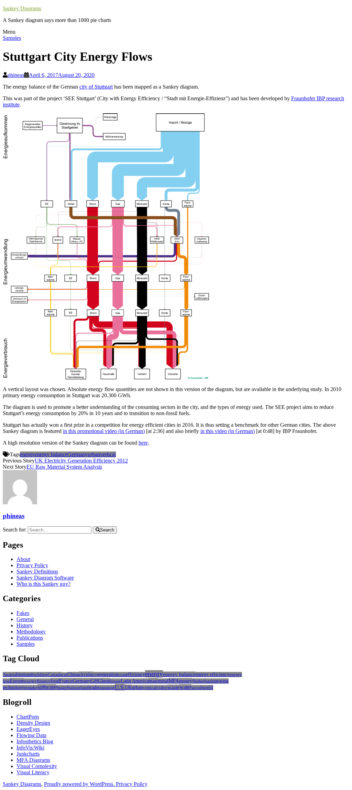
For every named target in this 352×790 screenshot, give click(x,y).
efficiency (135, 674)
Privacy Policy (32, 565)
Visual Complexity (36, 766)
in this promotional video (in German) (104, 431)
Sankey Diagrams (22, 8)
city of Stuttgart (96, 87)
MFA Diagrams (33, 760)
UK (128, 687)
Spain (61, 687)
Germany (77, 454)
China (73, 674)
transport (106, 687)
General (25, 619)
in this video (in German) (227, 431)
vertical (108, 454)
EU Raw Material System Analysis (64, 467)
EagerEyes (28, 729)
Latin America (134, 681)
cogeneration (106, 674)
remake (30, 687)
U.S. (120, 687)
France (66, 681)
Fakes (22, 613)
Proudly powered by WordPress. (80, 784)
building (40, 674)
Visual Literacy (33, 772)
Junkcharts (28, 754)
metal (163, 681)
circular (86, 674)
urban (94, 454)
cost (122, 674)
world (207, 687)
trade (93, 687)
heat (106, 681)
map (153, 681)
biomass (24, 674)
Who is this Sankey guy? (43, 584)
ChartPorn (27, 717)
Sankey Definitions (37, 571)
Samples (12, 38)
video (162, 687)
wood (196, 687)
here (143, 443)
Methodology (31, 631)
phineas (16, 75)
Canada (55, 674)
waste (173, 687)
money (185, 681)
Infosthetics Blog (34, 741)
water (185, 687)
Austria (9, 674)
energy (27, 454)
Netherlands (203, 681)
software (46, 687)
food (55, 681)
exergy (30, 681)
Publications (29, 638)
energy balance (51, 454)
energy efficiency (212, 674)
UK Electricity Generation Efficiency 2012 (81, 460)
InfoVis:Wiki (30, 748)
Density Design (33, 723)
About (23, 559)
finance (44, 681)
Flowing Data (31, 735)
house (115, 681)
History (24, 625)
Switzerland (78, 687)
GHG (96, 681)
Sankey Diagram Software (45, 578)
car (64, 674)
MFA (173, 681)
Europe (17, 681)
